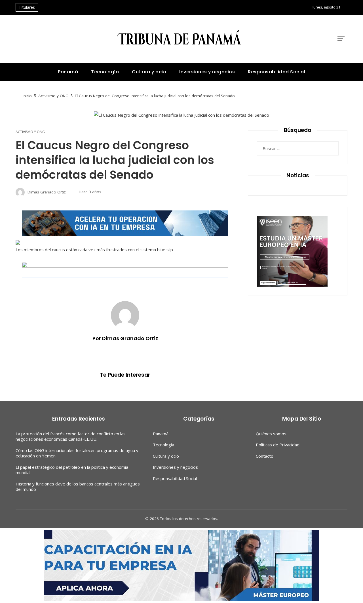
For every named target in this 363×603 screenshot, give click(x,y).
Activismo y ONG (30, 132)
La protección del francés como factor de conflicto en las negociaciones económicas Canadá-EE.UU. (71, 436)
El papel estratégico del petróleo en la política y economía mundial (72, 470)
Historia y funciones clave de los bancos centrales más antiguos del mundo (78, 486)
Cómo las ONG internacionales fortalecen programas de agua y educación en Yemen (77, 453)
